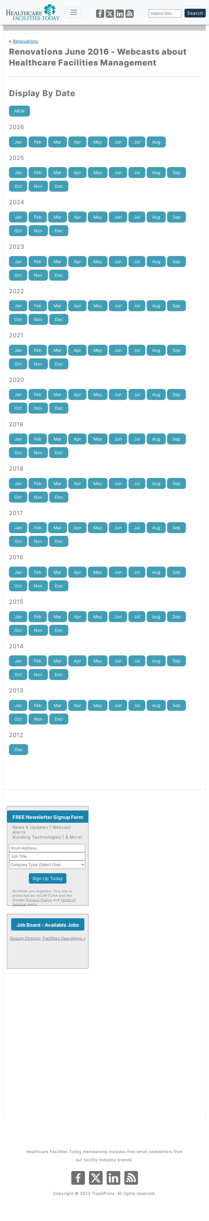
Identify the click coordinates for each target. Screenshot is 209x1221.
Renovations (25, 41)
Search (195, 13)
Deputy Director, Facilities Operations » (47, 938)
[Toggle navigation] (73, 12)
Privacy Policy (39, 900)
